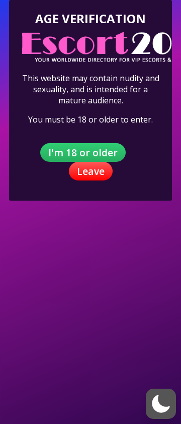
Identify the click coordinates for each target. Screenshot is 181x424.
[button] (161, 404)
